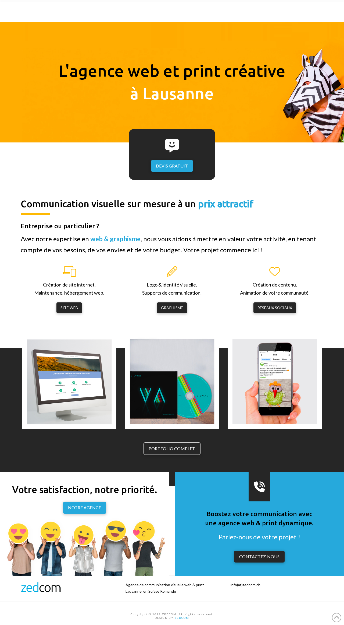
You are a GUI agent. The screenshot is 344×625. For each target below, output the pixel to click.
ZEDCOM (182, 617)
